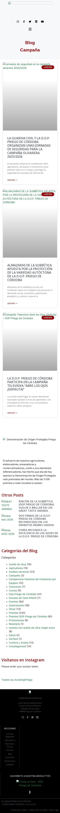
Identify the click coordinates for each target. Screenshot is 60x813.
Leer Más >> (12, 180)
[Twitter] (30, 21)
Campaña (14, 575)
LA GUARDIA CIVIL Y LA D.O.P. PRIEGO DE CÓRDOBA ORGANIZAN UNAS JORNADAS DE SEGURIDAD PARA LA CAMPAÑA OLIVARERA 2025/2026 (29, 147)
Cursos (13, 590)
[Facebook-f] (23, 21)
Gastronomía (16, 605)
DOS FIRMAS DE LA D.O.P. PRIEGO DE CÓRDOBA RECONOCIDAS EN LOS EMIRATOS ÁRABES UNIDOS (36, 520)
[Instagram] (17, 21)
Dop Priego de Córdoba (22, 594)
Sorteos (13, 638)
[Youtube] (42, 21)
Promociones (16, 620)
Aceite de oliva (17, 564)
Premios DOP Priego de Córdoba (28, 616)
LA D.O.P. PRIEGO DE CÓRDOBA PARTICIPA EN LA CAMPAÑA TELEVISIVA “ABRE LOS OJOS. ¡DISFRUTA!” (29, 384)
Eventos (13, 601)
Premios (13, 612)
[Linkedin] (36, 21)
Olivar (12, 609)
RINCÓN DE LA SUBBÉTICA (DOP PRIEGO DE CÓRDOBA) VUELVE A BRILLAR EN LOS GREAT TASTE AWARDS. (36, 506)
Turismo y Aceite (18, 642)
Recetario (14, 624)
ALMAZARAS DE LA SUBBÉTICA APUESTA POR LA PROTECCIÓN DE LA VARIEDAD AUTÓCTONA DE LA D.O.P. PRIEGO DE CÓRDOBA (29, 272)
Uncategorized (17, 646)
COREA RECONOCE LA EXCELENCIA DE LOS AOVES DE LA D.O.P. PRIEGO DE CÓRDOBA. (39, 533)
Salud (12, 635)
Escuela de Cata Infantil (23, 597)
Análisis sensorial (19, 571)
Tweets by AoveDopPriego (16, 679)
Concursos (15, 586)
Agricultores (16, 568)
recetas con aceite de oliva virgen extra (32, 627)
